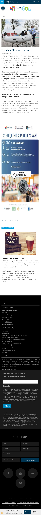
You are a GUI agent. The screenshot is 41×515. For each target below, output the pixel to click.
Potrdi (27, 512)
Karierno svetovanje (7, 347)
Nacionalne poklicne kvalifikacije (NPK (12, 339)
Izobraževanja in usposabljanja (29, 502)
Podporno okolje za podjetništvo (11, 343)
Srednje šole (5, 333)
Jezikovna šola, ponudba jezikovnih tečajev (14, 335)
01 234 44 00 (9, 1)
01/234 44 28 (8, 322)
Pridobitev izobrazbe (26, 499)
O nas (33, 1)
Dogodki (4, 352)
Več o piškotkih (35, 512)
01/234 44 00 (8, 319)
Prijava (7, 406)
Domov (3, 16)
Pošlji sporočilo (30, 460)
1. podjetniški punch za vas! (12, 259)
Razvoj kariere (15, 505)
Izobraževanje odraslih (8, 350)
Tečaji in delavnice (10, 502)
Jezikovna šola (27, 505)
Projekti (3, 348)
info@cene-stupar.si (12, 3)
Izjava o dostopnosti (8, 369)
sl (36, 1)
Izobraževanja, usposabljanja (9, 337)
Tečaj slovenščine (6, 341)
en (38, 1)
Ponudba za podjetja (7, 345)
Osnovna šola (5, 331)
